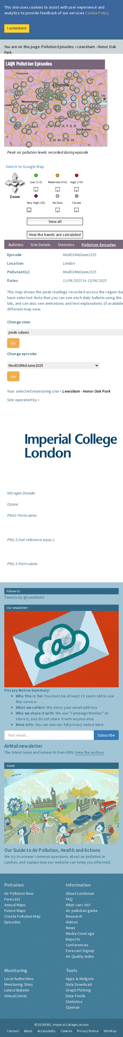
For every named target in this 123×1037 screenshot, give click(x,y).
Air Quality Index (80, 956)
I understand (16, 28)
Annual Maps (15, 904)
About (28, 1031)
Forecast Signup (80, 950)
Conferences (77, 944)
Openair (73, 1007)
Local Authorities (18, 978)
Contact (13, 1031)
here (100, 724)
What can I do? (78, 904)
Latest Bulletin (16, 990)
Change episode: (22, 353)
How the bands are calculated (55, 234)
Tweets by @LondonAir (24, 597)
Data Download (79, 984)
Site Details (41, 244)
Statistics (66, 244)
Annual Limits (15, 995)
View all (55, 221)
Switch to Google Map (25, 166)
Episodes (12, 922)
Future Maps (15, 910)
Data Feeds (76, 995)
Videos (72, 922)
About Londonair (80, 893)
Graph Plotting (78, 990)
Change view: (19, 321)
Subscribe (106, 735)
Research (74, 916)
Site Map (110, 1031)
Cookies (66, 1031)
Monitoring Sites (18, 984)
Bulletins (16, 244)
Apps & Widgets (80, 978)
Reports (73, 939)
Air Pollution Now (18, 893)
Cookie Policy (97, 12)
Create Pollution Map (22, 916)
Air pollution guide (82, 910)
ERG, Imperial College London (67, 1024)
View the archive (89, 752)
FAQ (69, 899)
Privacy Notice (87, 1031)
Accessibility (46, 1031)
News (71, 927)
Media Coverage (80, 933)
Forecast (12, 899)
